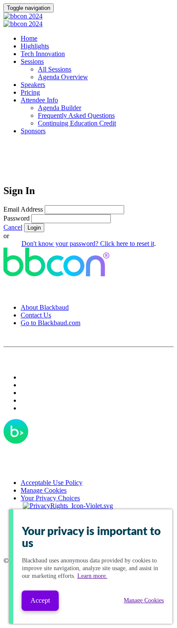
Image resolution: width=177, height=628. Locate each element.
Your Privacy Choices (50, 498)
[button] (12, 227)
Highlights (35, 46)
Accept (40, 600)
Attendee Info (39, 100)
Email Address (23, 209)
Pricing (30, 92)
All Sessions (54, 69)
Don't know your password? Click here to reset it (87, 243)
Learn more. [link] (92, 576)
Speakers (33, 84)
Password (16, 218)
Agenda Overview (63, 77)
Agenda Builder (59, 107)
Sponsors (33, 131)
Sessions (32, 61)
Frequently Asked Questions (76, 115)
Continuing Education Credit (77, 123)
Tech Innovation (43, 53)
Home (29, 38)
